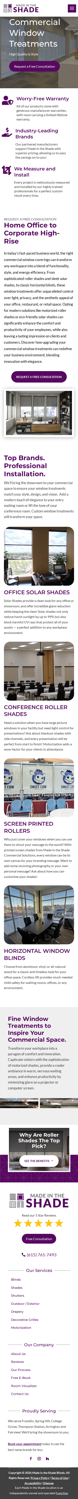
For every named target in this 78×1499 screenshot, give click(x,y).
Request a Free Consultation (34, 66)
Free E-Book (21, 1378)
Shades (16, 1288)
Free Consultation (39, 1239)
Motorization (21, 1328)
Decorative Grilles (24, 1320)
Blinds (16, 1279)
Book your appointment (25, 1444)
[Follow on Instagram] (39, 1458)
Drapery (17, 1312)
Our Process (21, 1370)
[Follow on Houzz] (47, 1458)
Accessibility (33, 1483)
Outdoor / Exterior (25, 1304)
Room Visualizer (24, 1386)
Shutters (17, 1296)
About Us (18, 1354)
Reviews (17, 1362)
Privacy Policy (40, 1478)
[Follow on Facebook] (30, 1458)
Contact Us (20, 1394)
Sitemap (48, 1483)
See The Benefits (37, 1161)
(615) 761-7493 (42, 1254)
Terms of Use (59, 1478)
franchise (62, 1493)
